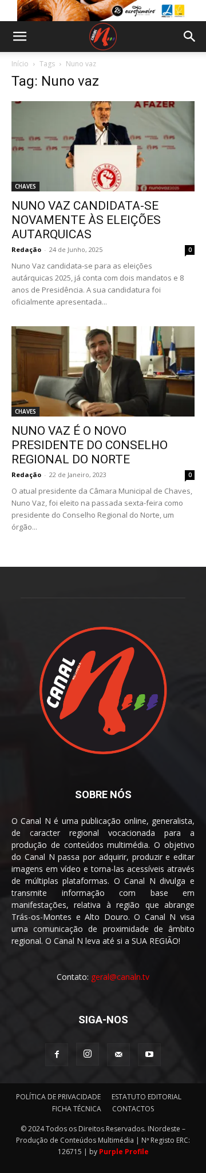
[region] (103, 10)
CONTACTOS (133, 1109)
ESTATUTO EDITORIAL (146, 1097)
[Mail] (118, 1054)
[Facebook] (56, 1054)
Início (20, 64)
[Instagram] (87, 1054)
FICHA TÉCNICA (76, 1109)
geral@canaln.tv (120, 976)
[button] (19, 36)
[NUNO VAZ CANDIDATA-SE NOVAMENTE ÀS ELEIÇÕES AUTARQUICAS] (103, 146)
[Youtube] (149, 1054)
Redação (26, 249)
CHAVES (25, 186)
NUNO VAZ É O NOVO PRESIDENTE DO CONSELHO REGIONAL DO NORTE (89, 445)
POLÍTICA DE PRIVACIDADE (58, 1097)
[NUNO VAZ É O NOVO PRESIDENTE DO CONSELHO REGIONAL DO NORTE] (103, 371)
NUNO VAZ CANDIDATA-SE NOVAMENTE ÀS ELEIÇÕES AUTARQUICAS (86, 220)
